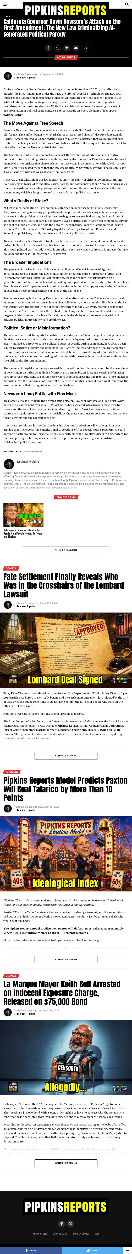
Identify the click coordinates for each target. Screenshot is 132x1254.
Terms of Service (80, 1233)
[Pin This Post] (66, 48)
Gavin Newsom (33, 452)
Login (96, 1233)
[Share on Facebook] (47, 48)
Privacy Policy (40, 1233)
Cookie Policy (60, 1233)
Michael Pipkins (26, 77)
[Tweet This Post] (57, 48)
